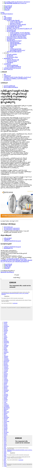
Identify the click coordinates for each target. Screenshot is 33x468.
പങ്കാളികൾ (10, 62)
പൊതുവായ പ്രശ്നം (12, 57)
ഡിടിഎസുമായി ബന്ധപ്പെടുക (12, 68)
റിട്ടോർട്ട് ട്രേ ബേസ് (15, 43)
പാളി (11, 47)
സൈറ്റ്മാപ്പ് (23, 258)
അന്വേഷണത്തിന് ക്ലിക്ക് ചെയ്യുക (11, 256)
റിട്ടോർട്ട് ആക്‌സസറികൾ (14, 40)
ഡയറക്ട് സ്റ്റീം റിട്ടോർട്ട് (13, 27)
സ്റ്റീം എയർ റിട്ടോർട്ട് (26, 260)
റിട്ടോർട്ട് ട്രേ (13, 44)
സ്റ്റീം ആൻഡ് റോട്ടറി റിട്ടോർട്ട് (18, 35)
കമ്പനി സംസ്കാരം (12, 61)
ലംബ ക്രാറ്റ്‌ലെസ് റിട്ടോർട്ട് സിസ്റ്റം (16, 36)
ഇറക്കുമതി (10, 55)
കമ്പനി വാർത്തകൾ (12, 65)
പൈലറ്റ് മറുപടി (11, 30)
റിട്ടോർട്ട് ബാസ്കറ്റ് (14, 42)
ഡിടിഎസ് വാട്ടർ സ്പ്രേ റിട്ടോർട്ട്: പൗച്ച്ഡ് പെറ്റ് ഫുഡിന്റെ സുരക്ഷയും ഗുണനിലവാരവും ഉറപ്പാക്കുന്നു (17, 78)
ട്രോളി (12, 46)
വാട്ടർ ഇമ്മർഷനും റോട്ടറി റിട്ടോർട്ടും (20, 34)
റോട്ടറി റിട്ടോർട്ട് (11, 31)
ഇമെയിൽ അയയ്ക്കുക (7, 272)
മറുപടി (3, 261)
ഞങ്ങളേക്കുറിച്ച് (8, 58)
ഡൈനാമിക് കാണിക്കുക (14, 66)
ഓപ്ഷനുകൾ (11, 39)
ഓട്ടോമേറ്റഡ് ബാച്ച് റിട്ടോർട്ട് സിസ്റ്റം (17, 38)
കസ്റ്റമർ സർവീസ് (12, 54)
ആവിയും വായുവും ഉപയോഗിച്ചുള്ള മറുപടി (19, 28)
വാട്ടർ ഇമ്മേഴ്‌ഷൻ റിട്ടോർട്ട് (14, 25)
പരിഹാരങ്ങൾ (8, 17)
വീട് (5, 16)
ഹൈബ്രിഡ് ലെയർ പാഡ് (17, 50)
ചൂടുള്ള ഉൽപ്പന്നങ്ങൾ (12, 258)
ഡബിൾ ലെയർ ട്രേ (15, 49)
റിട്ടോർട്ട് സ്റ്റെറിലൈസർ (22, 261)
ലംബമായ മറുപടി (6, 260)
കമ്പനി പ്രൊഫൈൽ (13, 59)
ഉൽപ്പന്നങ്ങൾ (8, 19)
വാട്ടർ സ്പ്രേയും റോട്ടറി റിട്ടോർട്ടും (20, 32)
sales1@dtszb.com (18, 3)
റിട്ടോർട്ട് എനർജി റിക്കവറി (14, 51)
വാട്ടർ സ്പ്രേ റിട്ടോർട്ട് (13, 20)
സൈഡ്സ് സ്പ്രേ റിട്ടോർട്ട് (18, 24)
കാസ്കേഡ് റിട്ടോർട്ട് (15, 23)
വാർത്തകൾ (7, 63)
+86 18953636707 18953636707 (19, 1)
